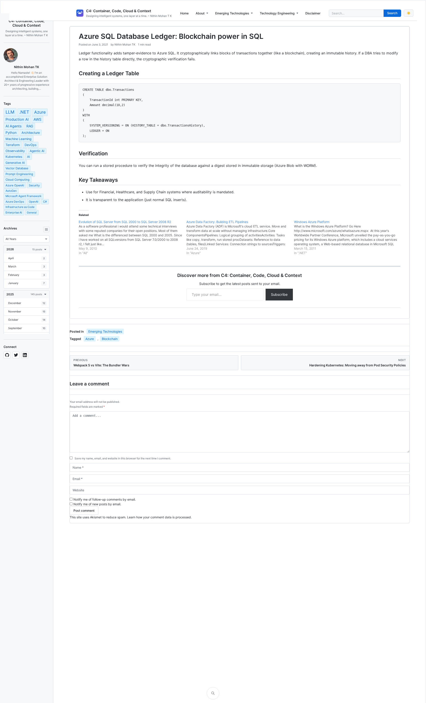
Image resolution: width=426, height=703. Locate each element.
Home (184, 13)
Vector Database (17, 168)
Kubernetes (14, 156)
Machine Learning (19, 139)
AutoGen (11, 190)
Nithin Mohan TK (124, 44)
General (32, 212)
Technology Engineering (277, 13)
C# (45, 201)
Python (11, 132)
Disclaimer (312, 13)
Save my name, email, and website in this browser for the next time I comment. (123, 458)
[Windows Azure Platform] (348, 237)
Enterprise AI (14, 212)
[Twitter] (16, 355)
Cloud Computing (18, 179)
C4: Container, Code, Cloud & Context (118, 11)
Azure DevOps (15, 201)
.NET (24, 112)
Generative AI (15, 162)
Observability (15, 151)
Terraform (13, 145)
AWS (37, 119)
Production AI (17, 119)
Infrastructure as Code (20, 207)
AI (28, 156)
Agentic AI (37, 151)
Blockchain (110, 339)
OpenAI (33, 201)
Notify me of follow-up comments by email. (104, 499)
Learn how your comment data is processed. (159, 517)
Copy (393, 88)
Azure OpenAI (15, 185)
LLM (10, 112)
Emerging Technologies (232, 13)
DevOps (30, 145)
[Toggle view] (46, 229)
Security (34, 185)
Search (392, 13)
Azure (40, 112)
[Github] (7, 355)
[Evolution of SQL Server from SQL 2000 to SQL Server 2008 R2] (132, 237)
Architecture (31, 132)
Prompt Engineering (19, 174)
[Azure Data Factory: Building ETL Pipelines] (240, 237)
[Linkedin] (24, 355)
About (200, 13)
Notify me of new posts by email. (97, 504)
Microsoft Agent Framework (23, 196)
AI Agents (14, 126)
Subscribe (279, 294)
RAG (29, 126)
